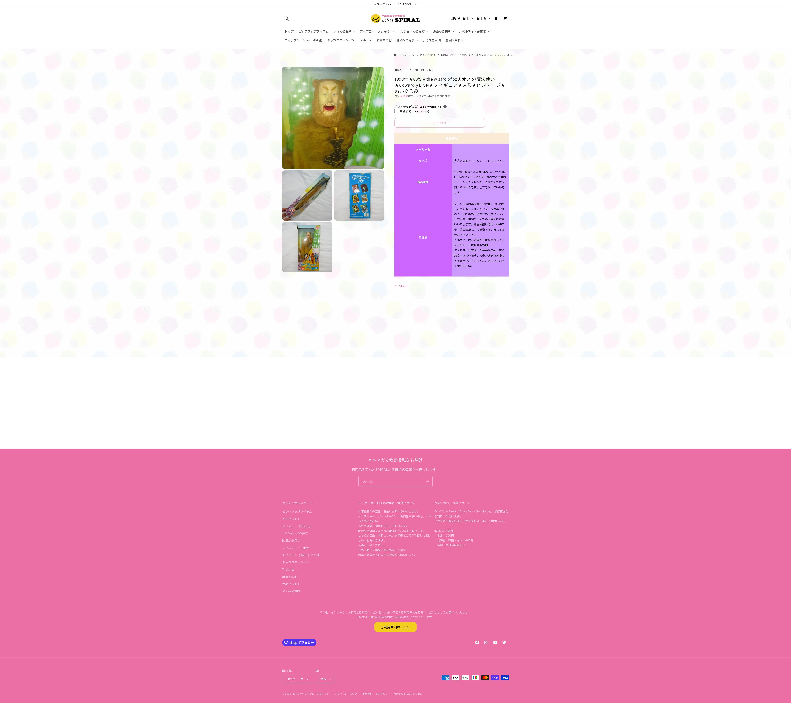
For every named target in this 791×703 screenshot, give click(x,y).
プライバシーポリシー (347, 693)
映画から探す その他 (454, 54)
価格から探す (291, 584)
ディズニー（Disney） (297, 526)
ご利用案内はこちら (395, 627)
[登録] (427, 481)
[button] (286, 18)
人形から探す (291, 519)
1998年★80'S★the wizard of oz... (493, 54)
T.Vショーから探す (295, 533)
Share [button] (403, 286)
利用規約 (367, 693)
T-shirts (288, 569)
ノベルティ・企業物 (295, 548)
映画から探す (428, 54)
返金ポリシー (324, 693)
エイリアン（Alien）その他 (301, 555)
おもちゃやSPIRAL (303, 693)
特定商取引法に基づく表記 (408, 693)
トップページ (407, 54)
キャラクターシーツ (295, 562)
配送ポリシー (383, 693)
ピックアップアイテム (297, 511)
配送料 (404, 96)
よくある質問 (291, 591)
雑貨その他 (289, 577)
